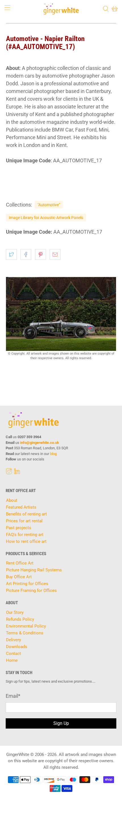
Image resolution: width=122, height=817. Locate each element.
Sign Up (61, 723)
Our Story (15, 612)
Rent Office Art (19, 563)
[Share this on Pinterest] (40, 254)
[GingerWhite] (61, 8)
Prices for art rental (24, 520)
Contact (13, 653)
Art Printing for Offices (27, 583)
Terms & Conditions (24, 633)
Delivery (13, 639)
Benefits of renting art (26, 514)
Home (12, 660)
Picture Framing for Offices (31, 590)
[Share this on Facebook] (25, 254)
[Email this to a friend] (55, 254)
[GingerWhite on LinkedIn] (17, 472)
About (11, 500)
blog (53, 454)
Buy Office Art (19, 576)
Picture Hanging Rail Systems (34, 570)
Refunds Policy (20, 619)
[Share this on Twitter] (11, 254)
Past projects (18, 527)
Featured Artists (21, 507)
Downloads (16, 646)
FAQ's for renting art (24, 534)
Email (13, 696)
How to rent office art (26, 541)
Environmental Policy (26, 626)
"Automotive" (48, 205)
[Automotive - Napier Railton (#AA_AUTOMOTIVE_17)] (61, 314)
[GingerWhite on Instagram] (9, 472)
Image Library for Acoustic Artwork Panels (46, 217)
